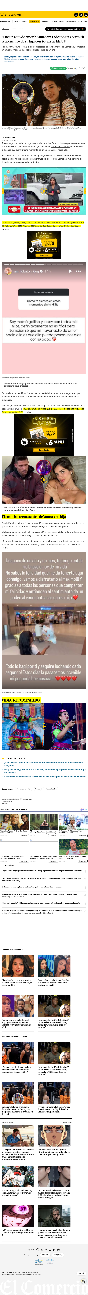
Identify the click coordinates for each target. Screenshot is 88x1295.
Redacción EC (10, 137)
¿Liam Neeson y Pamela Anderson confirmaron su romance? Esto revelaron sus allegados (43, 764)
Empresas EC (34, 21)
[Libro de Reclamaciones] (50, 1262)
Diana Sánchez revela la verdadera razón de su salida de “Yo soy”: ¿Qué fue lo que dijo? (17, 982)
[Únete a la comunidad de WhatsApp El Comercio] (58, 68)
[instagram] (46, 1249)
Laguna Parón (71, 21)
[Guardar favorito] (80, 68)
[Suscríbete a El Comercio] (80, 15)
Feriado (17, 21)
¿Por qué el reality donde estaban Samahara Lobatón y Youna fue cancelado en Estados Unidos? (16, 1069)
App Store (45, 1255)
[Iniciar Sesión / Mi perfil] (86, 15)
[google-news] (58, 1249)
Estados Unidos (50, 789)
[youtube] (50, 1249)
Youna (37, 789)
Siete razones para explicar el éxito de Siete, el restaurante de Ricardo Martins (32, 887)
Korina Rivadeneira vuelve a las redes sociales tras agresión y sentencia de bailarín (45, 776)
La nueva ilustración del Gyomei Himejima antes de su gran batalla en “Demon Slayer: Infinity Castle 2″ (54, 1152)
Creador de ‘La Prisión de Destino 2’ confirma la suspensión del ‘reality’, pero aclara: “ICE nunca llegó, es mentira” (53, 1024)
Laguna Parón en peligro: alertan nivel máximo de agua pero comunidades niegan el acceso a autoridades (42, 871)
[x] (42, 1249)
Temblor (24, 21)
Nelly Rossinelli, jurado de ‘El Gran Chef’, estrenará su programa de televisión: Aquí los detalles (45, 771)
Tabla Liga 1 (46, 21)
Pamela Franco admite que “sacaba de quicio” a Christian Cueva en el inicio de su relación (53, 982)
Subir (79, 1273)
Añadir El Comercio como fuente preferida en (65, 29)
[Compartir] (84, 68)
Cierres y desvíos (58, 21)
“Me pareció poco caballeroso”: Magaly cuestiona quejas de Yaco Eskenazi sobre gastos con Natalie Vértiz (16, 1024)
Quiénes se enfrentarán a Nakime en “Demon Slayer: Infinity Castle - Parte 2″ (18, 1232)
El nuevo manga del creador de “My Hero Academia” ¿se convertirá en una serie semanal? (17, 1193)
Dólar (80, 21)
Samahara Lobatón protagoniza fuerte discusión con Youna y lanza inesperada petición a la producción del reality (17, 1110)
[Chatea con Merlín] (76, 15)
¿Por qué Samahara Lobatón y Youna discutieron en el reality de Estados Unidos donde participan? (54, 1109)
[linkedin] (54, 1249)
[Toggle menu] (2, 15)
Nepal (86, 21)
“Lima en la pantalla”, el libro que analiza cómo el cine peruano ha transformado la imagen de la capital (41, 903)
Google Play (58, 1255)
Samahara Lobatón (23, 789)
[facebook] (37, 1249)
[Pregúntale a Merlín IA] (83, 1281)
